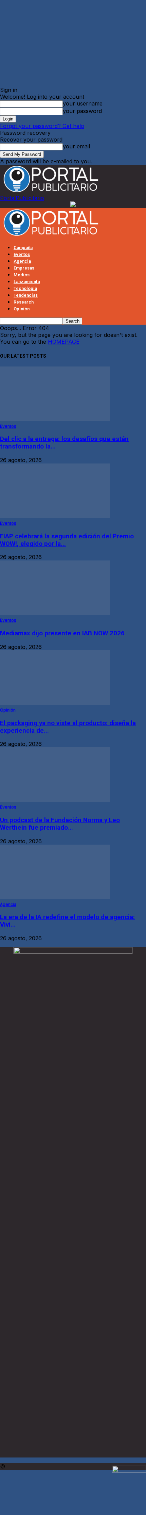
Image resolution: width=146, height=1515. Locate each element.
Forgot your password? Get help (42, 126)
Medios (22, 274)
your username (83, 103)
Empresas (24, 268)
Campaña (23, 247)
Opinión (22, 308)
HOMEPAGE (63, 341)
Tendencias (26, 295)
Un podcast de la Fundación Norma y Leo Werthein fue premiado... (60, 823)
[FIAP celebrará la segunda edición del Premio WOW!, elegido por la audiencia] (55, 515)
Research (24, 302)
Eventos (22, 254)
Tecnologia (25, 288)
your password (82, 111)
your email (76, 146)
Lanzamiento (27, 281)
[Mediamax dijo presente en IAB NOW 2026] (55, 612)
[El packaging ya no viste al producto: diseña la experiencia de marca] (55, 702)
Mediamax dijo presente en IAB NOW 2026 (62, 633)
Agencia (22, 261)
